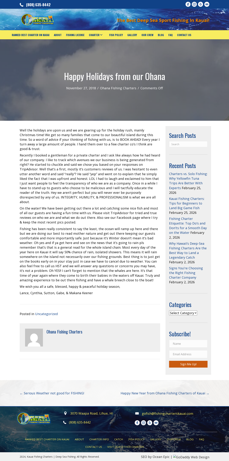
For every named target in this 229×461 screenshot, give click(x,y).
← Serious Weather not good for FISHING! (52, 393)
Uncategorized (46, 314)
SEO (144, 457)
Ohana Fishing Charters (118, 88)
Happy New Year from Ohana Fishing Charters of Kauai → (165, 393)
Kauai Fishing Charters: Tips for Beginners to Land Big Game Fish (186, 203)
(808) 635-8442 (38, 4)
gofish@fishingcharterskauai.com (167, 413)
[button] (101, 34)
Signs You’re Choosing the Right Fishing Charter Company (186, 273)
